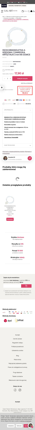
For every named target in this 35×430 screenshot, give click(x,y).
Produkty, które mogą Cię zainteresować (14, 168)
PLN (25, 11)
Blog (17, 355)
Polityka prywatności (17, 346)
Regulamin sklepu (17, 343)
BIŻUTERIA (4, 5)
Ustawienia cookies (17, 350)
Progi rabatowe (17, 372)
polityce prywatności (25, 421)
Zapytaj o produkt (26, 83)
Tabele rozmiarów (17, 376)
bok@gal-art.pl (26, 410)
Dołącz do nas (17, 386)
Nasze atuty (17, 359)
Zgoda (26, 426)
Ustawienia (11, 426)
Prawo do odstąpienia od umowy (17, 367)
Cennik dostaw (17, 339)
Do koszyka (10, 219)
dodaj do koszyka (22, 78)
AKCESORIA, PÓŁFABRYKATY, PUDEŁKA (17, 5)
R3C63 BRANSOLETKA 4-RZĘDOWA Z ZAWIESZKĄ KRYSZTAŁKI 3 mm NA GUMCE (10, 209)
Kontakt (17, 335)
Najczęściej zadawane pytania (17, 363)
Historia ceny (9, 69)
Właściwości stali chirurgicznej (17, 380)
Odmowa (19, 426)
